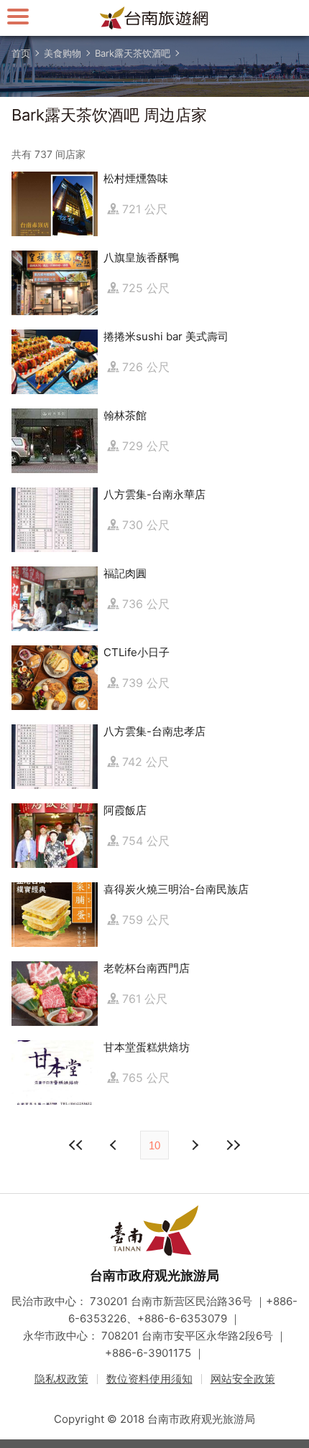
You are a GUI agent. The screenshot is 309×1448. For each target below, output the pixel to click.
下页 (115, 1145)
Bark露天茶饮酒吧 (132, 53)
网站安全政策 (243, 1379)
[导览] (18, 16)
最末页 (232, 1145)
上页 (194, 1145)
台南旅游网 (154, 17)
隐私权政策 (61, 1379)
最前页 (76, 1145)
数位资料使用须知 (149, 1379)
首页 (20, 53)
